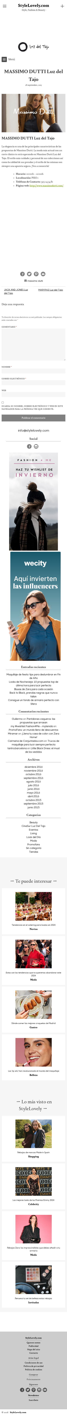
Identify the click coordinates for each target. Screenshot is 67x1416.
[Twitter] (28, 1390)
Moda (33, 840)
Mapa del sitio (33, 1350)
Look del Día (33, 837)
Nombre (7, 367)
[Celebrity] (33, 1194)
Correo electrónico (14, 379)
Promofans (33, 844)
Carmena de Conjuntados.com (25, 740)
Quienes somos (33, 1343)
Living (33, 833)
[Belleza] (33, 1065)
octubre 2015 (33, 800)
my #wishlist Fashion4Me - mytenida (32, 726)
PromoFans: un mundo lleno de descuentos (33, 729)
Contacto (33, 1353)
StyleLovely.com (33, 6)
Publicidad (33, 1346)
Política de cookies (33, 1370)
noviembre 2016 (33, 770)
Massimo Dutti (35, 280)
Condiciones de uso (33, 1363)
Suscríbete (33, 1400)
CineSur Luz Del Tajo (33, 826)
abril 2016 (33, 796)
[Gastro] (33, 1018)
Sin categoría (33, 848)
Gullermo (17, 718)
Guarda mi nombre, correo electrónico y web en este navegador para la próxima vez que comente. (32, 407)
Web (4, 391)
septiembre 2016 (33, 778)
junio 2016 (34, 788)
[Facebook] (29, 446)
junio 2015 (34, 807)
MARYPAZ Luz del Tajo (50, 289)
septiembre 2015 (33, 803)
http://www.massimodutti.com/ (46, 186)
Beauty (34, 822)
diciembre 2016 (34, 766)
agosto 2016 (33, 781)
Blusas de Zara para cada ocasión (33, 689)
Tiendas (33, 851)
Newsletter (33, 1395)
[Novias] (33, 919)
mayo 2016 (33, 792)
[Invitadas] (33, 1293)
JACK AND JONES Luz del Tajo (16, 291)
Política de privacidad (33, 1366)
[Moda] (33, 967)
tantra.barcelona (17, 748)
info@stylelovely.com (33, 430)
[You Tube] (44, 1390)
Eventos (33, 829)
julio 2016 (33, 785)
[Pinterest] (33, 1390)
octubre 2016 (33, 774)
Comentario (9, 327)
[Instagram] (36, 446)
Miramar (13, 733)
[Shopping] (33, 1147)
